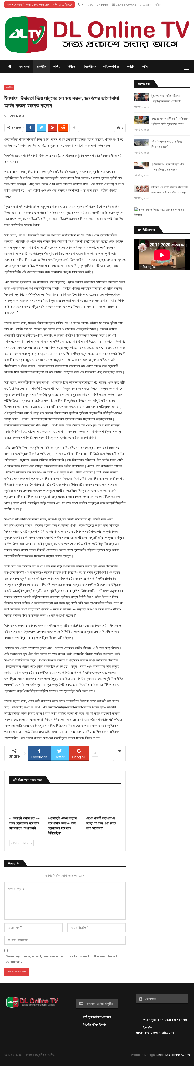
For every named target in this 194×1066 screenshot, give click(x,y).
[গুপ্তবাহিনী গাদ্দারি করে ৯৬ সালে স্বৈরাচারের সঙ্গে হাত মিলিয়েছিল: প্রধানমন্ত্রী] (26, 801)
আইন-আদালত (111, 66)
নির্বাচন (71, 66)
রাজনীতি (41, 66)
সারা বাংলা (24, 66)
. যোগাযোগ (149, 999)
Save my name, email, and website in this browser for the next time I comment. (61, 959)
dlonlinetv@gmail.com (133, 4)
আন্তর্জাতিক (89, 66)
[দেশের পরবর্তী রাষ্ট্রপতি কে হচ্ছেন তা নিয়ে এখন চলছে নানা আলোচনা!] (103, 801)
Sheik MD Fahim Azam (173, 1055)
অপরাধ (130, 66)
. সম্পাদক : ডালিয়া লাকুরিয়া (98, 1003)
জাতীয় (56, 66)
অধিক (158, 4)
